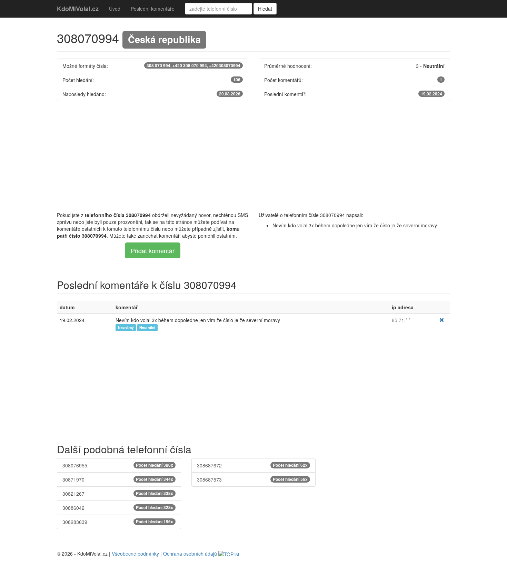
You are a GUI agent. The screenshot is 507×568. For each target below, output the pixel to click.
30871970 (117, 479)
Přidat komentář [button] (153, 250)
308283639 (117, 521)
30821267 (117, 493)
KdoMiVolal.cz (78, 8)
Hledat (265, 8)
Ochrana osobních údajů (190, 553)
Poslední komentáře (153, 8)
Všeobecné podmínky (135, 553)
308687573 (252, 479)
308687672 (252, 465)
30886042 (117, 507)
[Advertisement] (253, 156)
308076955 (117, 465)
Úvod (114, 8)
